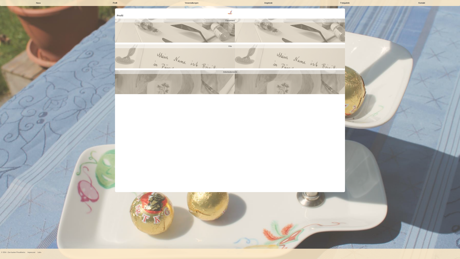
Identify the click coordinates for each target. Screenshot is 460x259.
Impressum (31, 252)
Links (39, 252)
